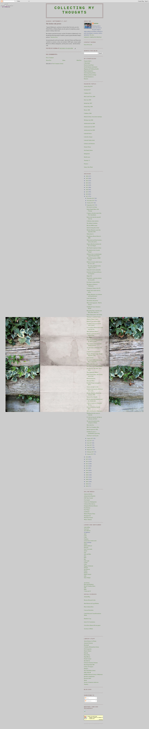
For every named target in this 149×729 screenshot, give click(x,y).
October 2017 (90, 203)
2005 (87, 481)
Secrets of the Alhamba (92, 397)
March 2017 (90, 449)
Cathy (85, 537)
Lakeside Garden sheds (89, 140)
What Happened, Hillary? (93, 372)
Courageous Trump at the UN (93, 288)
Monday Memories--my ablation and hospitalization (94, 295)
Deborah (86, 653)
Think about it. (90, 234)
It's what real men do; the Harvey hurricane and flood (94, 418)
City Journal (87, 500)
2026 (87, 176)
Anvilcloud (86, 582)
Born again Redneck (89, 584)
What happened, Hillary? (92, 331)
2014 (87, 461)
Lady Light (86, 561)
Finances (86, 163)
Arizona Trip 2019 (88, 86)
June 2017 (89, 443)
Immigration (87, 153)
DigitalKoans (87, 657)
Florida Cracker (87, 659)
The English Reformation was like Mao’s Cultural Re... (95, 360)
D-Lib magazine (87, 649)
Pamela (85, 571)
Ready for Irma (90, 357)
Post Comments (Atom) (57, 63)
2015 (87, 459)
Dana (85, 542)
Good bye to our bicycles (92, 435)
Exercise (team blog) (89, 65)
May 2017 (89, 445)
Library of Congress (88, 666)
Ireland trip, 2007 (88, 103)
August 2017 (90, 438)
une (85, 556)
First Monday (87, 508)
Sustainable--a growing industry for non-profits (94, 279)
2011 (87, 468)
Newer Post (48, 60)
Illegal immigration (88, 71)
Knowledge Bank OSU (89, 664)
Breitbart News (54, 37)
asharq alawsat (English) (89, 496)
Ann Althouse (87, 530)
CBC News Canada (88, 498)
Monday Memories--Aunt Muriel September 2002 (94, 354)
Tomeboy (86, 684)
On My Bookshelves (89, 77)
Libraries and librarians (89, 143)
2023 (87, 183)
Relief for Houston (91, 378)
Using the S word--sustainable (94, 270)
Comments (88, 701)
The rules (92, 35)
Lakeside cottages (88, 137)
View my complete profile (93, 37)
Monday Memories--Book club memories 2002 (94, 394)
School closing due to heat (93, 227)
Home (64, 60)
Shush (85, 680)
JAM (85, 587)
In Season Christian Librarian (91, 662)
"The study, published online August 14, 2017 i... (94, 266)
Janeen (85, 550)
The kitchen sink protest (53, 24)
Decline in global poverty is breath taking (93, 334)
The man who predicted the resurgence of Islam (93, 422)
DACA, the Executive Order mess (94, 411)
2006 (87, 479)
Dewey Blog (87, 655)
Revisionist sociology (92, 207)
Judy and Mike (87, 554)
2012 (87, 466)
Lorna (85, 564)
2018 (87, 194)
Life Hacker (86, 511)
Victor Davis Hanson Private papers (92, 625)
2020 (87, 189)
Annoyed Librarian (88, 643)
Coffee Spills (87, 63)
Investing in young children (93, 282)
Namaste (86, 567)
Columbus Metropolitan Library (91, 647)
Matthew (86, 668)
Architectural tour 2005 (89, 127)
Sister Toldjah (87, 577)
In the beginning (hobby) (90, 73)
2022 (87, 185)
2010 (87, 470)
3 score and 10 (87, 591)
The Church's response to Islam (94, 248)
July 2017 (89, 440)
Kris (85, 559)
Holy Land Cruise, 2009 (89, 96)
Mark (85, 589)
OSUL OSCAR (87, 672)
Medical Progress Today (89, 513)
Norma (96, 23)
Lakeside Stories (88, 133)
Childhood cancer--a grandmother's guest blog (93, 432)
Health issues (87, 157)
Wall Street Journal (88, 517)
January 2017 (90, 454)
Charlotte (86, 539)
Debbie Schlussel (88, 545)
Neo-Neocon (87, 569)
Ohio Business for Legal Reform (91, 603)
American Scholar (88, 494)
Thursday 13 (87, 160)
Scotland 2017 (87, 90)
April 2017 (90, 447)
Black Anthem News (88, 607)
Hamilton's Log (87, 618)
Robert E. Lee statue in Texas (93, 321)
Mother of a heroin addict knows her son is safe (94, 262)
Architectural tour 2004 (89, 130)
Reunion (86, 78)
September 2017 (91, 205)
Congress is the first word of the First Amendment (94, 214)
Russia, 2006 (87, 110)
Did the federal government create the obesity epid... (95, 400)
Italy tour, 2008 (87, 100)
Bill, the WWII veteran (92, 225)
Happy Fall (89, 276)
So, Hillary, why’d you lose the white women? (94, 324)
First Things (87, 509)
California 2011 (87, 93)
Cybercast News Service (89, 504)
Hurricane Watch (91, 380)
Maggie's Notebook (88, 566)
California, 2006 (88, 113)
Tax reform (89, 337)
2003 (87, 486)
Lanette (86, 562)
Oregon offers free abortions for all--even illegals (94, 244)
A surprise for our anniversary (93, 351)
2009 (87, 472)
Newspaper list (87, 515)
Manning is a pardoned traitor (94, 317)
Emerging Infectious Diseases (91, 506)
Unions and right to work (92, 387)
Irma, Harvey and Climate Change (95, 366)
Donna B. (86, 547)
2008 (87, 475)
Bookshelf (86, 645)
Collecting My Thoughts (74, 10)
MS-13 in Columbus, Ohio (93, 427)
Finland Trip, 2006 (88, 106)
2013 (87, 463)
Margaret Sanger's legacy (92, 319)
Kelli (85, 557)
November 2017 (91, 200)
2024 (87, 180)
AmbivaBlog (87, 527)
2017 (87, 196)
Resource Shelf (87, 678)
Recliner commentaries (89, 676)
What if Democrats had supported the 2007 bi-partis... (94, 340)
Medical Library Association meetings (93, 116)
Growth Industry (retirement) (90, 67)
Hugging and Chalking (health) (91, 69)
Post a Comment (50, 57)
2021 (87, 187)
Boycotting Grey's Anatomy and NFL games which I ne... (94, 311)
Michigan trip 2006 (88, 120)
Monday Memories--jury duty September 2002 (94, 230)
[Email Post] (74, 48)
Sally (85, 576)
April (85, 534)
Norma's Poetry (87, 147)
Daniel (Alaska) (87, 651)
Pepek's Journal (87, 574)
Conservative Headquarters (90, 502)
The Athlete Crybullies (92, 223)
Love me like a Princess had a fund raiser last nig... (95, 328)
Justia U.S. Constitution (89, 622)
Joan (85, 552)
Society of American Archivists (91, 682)
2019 (87, 192)
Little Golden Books (91, 298)
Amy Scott (86, 529)
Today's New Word (88, 167)
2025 (87, 178)
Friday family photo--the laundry (94, 314)
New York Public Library (90, 670)
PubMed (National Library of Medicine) (93, 674)
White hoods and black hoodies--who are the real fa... (94, 241)
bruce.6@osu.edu (88, 44)
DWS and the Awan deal (92, 364)
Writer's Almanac (88, 519)
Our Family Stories (88, 150)
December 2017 (91, 198)
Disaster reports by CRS (92, 429)
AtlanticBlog (87, 596)
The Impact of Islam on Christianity (92, 285)
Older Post (79, 60)
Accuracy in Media (88, 628)
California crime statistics (93, 221)
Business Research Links (90, 600)
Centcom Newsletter (88, 610)
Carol (85, 535)
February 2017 (90, 452)
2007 (87, 477)
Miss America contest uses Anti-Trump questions (94, 344)
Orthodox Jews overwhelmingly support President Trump (94, 255)
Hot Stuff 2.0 (87, 660)
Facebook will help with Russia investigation (94, 272)
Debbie (85, 544)
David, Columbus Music (89, 586)
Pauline (86, 572)
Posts (87, 698)
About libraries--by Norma (90, 641)
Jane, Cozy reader (88, 549)
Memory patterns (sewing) (90, 75)
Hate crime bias (90, 425)
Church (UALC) (87, 61)
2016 (87, 457)
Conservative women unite (90, 540)
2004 (87, 484)
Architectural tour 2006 (89, 123)
